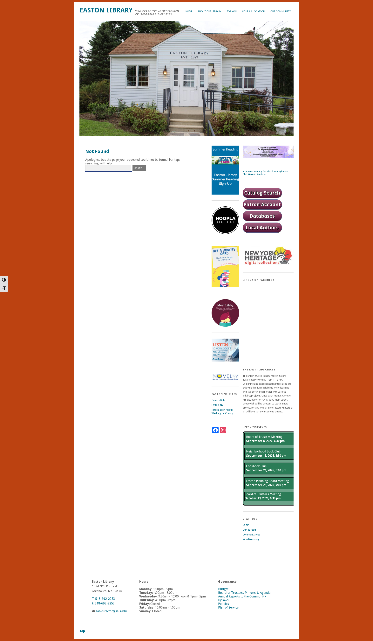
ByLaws (223, 600)
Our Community (280, 11)
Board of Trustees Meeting (264, 437)
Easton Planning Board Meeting (267, 481)
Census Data (218, 400)
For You (232, 11)
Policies (223, 604)
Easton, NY (217, 404)
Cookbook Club (256, 466)
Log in (246, 524)
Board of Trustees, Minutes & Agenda (244, 593)
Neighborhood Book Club (263, 451)
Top (82, 631)
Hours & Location (253, 11)
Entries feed (249, 529)
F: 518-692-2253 (103, 603)
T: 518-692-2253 (103, 599)
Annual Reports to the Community (242, 596)
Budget (223, 589)
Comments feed (252, 534)
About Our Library (209, 11)
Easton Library (105, 10)
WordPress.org (251, 539)
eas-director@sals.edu (111, 611)
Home (189, 11)
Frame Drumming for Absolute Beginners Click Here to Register (265, 173)
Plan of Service (228, 607)
